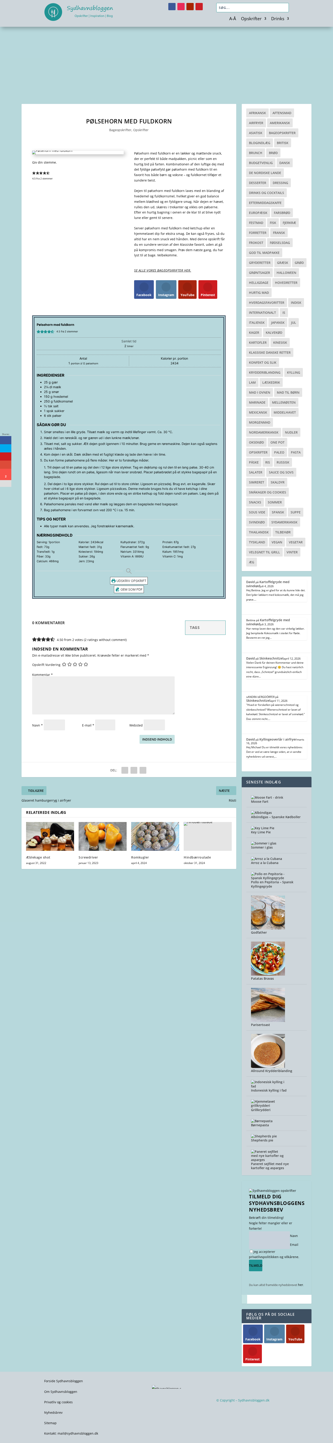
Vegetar (296, 542)
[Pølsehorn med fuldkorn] (52, 150)
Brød (273, 153)
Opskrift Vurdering (46, 665)
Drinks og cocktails (266, 193)
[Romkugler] (155, 836)
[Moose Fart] (267, 797)
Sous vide (257, 512)
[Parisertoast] (268, 1020)
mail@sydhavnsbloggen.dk (78, 1433)
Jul (293, 322)
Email (294, 1244)
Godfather (259, 932)
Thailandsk (259, 532)
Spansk (278, 512)
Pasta (296, 452)
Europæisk (258, 213)
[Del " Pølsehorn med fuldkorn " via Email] (142, 770)
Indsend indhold (157, 739)
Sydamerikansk (284, 522)
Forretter (257, 233)
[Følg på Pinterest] (199, 6)
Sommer (275, 502)
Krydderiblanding (264, 372)
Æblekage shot (38, 857)
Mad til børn (288, 392)
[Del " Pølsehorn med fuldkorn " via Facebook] (124, 770)
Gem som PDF (131, 589)
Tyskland (257, 542)
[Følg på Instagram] (181, 6)
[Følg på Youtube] (190, 6)
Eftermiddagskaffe (265, 203)
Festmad (256, 223)
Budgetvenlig (261, 163)
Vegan (277, 542)
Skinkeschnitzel (271, 658)
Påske (254, 462)
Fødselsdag (280, 242)
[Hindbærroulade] (208, 836)
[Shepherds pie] (264, 1136)
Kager (254, 332)
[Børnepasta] (262, 1121)
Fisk (273, 223)
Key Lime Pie (261, 832)
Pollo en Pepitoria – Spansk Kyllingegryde (272, 884)
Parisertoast (260, 1025)
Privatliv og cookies (58, 1402)
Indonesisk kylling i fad (269, 1090)
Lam (252, 382)
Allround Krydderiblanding (271, 1071)
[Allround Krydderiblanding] (268, 1067)
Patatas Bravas (262, 978)
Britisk (282, 143)
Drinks (277, 19)
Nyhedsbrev (53, 1412)
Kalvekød (274, 332)
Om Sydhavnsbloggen (60, 1391)
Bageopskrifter (120, 130)
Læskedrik (271, 382)
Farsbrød (282, 213)
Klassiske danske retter (270, 352)
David (250, 582)
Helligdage (258, 282)
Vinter (292, 552)
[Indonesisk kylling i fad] (268, 1086)
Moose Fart (259, 801)
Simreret (256, 482)
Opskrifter (251, 19)
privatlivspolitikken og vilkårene (273, 1257)
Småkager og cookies (267, 492)
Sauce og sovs (281, 472)
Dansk (284, 163)
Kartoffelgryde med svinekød (268, 584)
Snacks (255, 502)
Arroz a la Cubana (264, 863)
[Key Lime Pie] (262, 828)
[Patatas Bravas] (268, 974)
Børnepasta (260, 1125)
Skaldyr (278, 482)
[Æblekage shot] (50, 836)
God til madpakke (264, 252)
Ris (267, 462)
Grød (299, 262)
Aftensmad (282, 113)
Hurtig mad (259, 292)
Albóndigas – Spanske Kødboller (276, 817)
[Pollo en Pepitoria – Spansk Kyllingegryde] (268, 878)
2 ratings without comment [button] (105, 640)
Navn (37, 725)
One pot (277, 442)
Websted (136, 725)
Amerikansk (280, 123)
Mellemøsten (284, 402)
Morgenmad (259, 422)
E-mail (88, 725)
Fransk (279, 233)
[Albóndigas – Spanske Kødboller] (261, 812)
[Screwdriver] (103, 836)
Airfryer (256, 123)
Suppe (296, 512)
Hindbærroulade (197, 857)
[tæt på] (244, 1299)
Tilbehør (283, 532)
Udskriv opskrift (131, 581)
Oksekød (256, 442)
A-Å (232, 19)
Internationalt (262, 312)
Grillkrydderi (260, 1110)
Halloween (286, 272)
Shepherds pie (262, 1140)
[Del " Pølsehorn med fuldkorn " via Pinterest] (133, 770)
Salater (255, 472)
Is (283, 312)
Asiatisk (255, 133)
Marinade (257, 402)
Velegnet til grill (264, 552)
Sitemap (50, 1423)
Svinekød (257, 522)
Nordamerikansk (263, 432)
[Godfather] (268, 928)
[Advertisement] (166, 61)
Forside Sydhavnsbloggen (63, 1381)
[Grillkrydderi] (268, 1105)
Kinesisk (280, 342)
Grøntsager (259, 272)
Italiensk (257, 322)
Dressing (280, 183)
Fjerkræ (289, 223)
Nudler (291, 432)
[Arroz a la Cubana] (266, 858)
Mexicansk (258, 412)
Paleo (279, 452)
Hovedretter (286, 282)
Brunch (255, 153)
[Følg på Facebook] (172, 6)
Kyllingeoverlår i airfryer (278, 739)
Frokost (256, 242)
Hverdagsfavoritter (266, 302)
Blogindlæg (259, 143)
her (300, 1285)
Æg (251, 562)
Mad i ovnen (259, 392)
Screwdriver (88, 857)
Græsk (282, 262)
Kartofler (258, 342)
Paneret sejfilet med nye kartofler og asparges (270, 1166)
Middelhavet (285, 412)
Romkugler (140, 857)
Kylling (293, 372)
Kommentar (42, 674)
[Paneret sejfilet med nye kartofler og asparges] (268, 1160)
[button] (34, 173)
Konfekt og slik (262, 362)
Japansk (278, 322)
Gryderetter (259, 262)
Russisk (283, 462)
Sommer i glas (262, 847)
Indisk (296, 302)
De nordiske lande (265, 173)
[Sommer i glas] (263, 843)
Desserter (257, 183)
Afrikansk (257, 113)
